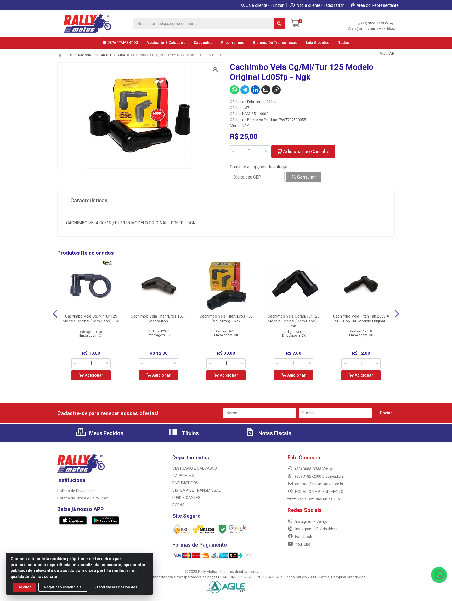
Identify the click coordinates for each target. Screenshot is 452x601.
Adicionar (93, 375)
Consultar (306, 177)
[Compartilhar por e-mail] (265, 89)
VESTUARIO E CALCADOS (194, 468)
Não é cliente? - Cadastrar (320, 5)
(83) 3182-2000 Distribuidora (373, 29)
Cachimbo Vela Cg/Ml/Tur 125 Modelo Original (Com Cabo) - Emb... (293, 321)
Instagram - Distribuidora (316, 529)
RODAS (178, 505)
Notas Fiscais (274, 433)
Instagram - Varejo (310, 521)
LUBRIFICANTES (186, 497)
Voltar (386, 53)
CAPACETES (183, 475)
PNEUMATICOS (185, 483)
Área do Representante (378, 5)
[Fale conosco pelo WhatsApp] (439, 575)
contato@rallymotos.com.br (318, 484)
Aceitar (25, 587)
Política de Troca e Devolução (82, 498)
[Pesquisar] (279, 23)
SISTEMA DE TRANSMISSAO (196, 490)
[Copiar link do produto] (276, 89)
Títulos (190, 433)
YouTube (302, 544)
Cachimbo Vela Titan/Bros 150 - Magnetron (158, 319)
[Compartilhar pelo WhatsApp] (234, 89)
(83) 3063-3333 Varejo (378, 23)
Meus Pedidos (105, 433)
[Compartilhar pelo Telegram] (244, 89)
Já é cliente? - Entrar (265, 5)
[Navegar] (55, 314)
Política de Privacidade (76, 490)
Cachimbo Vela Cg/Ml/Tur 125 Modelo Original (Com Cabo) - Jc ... (91, 321)
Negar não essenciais (63, 587)
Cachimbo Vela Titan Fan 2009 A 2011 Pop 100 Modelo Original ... (361, 319)
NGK (245, 126)
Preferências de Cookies (116, 587)
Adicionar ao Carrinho (306, 151)
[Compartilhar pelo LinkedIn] (255, 89)
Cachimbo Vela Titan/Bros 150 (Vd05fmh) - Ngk (226, 319)
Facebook (303, 536)
